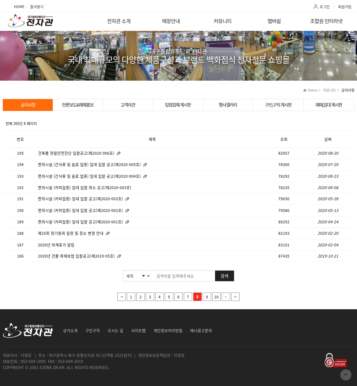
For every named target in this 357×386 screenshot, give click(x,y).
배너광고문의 (201, 330)
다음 (226, 297)
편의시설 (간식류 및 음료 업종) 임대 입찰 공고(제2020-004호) (90, 176)
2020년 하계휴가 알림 (57, 245)
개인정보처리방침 (167, 330)
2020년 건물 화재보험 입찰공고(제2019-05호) (77, 256)
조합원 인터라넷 (326, 21)
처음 (121, 297)
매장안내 (171, 21)
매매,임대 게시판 (328, 104)
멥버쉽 (274, 21)
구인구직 (92, 330)
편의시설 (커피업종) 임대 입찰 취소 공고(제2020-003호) (85, 187)
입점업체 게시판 (178, 104)
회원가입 (344, 6)
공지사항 (28, 104)
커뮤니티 (222, 21)
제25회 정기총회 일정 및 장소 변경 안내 (71, 233)
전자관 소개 (119, 21)
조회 (284, 139)
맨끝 (235, 297)
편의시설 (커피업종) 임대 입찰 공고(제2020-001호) (81, 221)
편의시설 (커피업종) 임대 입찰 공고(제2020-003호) (81, 198)
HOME (19, 6)
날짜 (328, 139)
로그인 (325, 6)
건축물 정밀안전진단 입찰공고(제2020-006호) (76, 153)
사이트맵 (138, 330)
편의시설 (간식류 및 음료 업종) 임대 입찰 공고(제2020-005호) (90, 164)
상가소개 (70, 330)
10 (216, 297)
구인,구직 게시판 (278, 104)
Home (312, 90)
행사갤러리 (228, 104)
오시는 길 (115, 330)
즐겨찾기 (37, 6)
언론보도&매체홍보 (77, 104)
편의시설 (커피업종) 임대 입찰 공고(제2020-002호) (81, 210)
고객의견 (127, 104)
